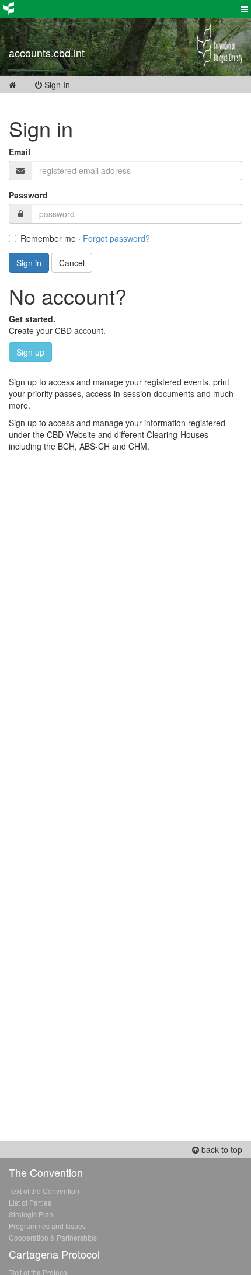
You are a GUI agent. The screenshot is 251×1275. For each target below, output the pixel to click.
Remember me (48, 238)
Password (28, 195)
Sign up (30, 352)
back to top (220, 1149)
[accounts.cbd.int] (94, 38)
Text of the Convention (44, 1191)
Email (19, 152)
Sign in (28, 263)
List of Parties (30, 1202)
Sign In (64, 84)
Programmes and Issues (47, 1226)
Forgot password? (116, 238)
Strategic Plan (31, 1214)
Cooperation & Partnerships (53, 1237)
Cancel (72, 263)
